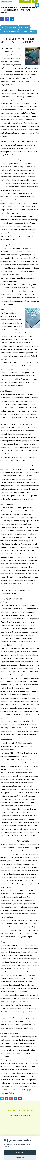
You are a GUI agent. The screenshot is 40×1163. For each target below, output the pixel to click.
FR (35, 1)
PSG (19, 1115)
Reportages (12, 27)
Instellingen (20, 1157)
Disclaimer (30, 1110)
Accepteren (20, 1152)
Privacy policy (11, 1110)
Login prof (25, 1)
